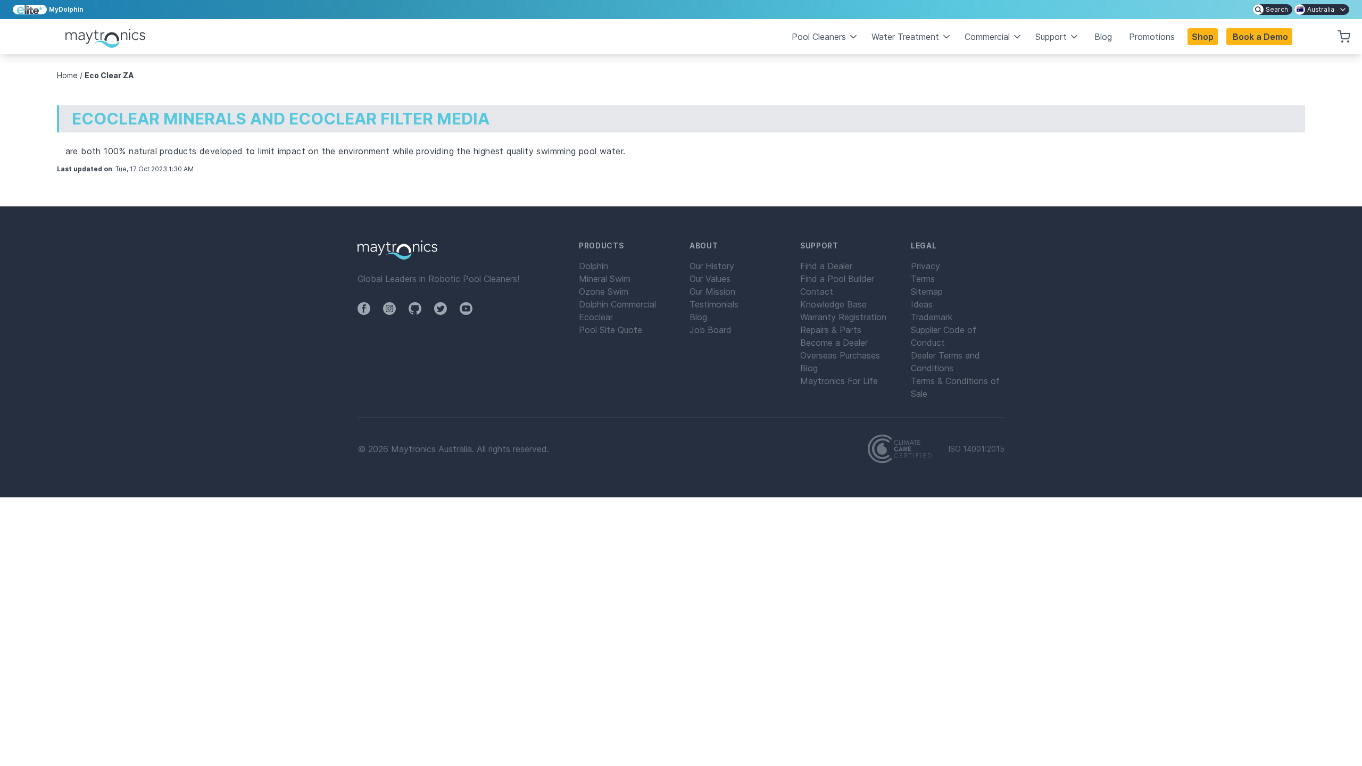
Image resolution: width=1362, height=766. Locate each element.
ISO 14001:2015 (976, 449)
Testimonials (714, 304)
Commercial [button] (987, 36)
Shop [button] (1203, 36)
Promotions (1152, 36)
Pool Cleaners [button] (819, 36)
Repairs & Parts (830, 329)
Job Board (711, 329)
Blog (1103, 36)
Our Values (710, 278)
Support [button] (1051, 36)
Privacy (925, 266)
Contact (816, 291)
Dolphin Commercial (617, 304)
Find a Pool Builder (837, 278)
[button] (1259, 36)
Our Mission (712, 291)
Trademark (931, 317)
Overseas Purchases (840, 355)
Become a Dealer (834, 342)
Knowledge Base (833, 304)
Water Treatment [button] (905, 36)
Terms (923, 278)
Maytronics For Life (839, 381)
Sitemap (927, 291)
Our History (712, 266)
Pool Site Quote (610, 329)
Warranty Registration (843, 317)
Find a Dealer (826, 266)
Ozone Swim (603, 291)
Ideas (922, 304)
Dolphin (593, 266)
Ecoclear (596, 317)
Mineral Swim (604, 278)
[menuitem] (1272, 9)
